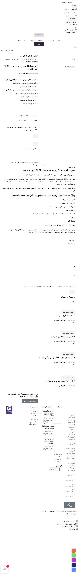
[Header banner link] (39, 287)
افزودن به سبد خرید (30, 148)
